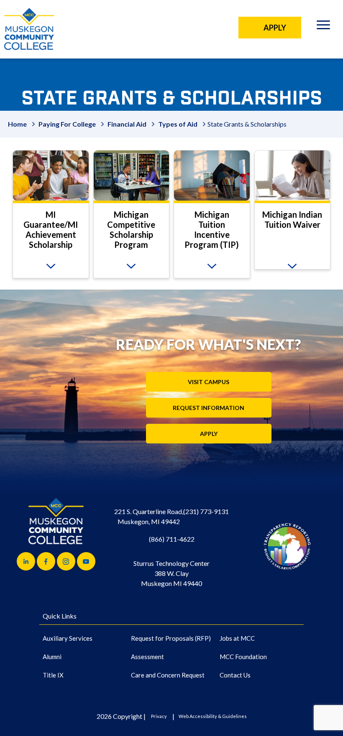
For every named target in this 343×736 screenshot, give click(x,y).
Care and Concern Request (168, 675)
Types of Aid (177, 124)
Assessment (147, 656)
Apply (209, 433)
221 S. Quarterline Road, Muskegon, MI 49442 (148, 516)
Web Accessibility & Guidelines (213, 716)
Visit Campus (208, 381)
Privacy (159, 716)
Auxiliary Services (67, 638)
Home (17, 124)
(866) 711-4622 (172, 539)
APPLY (275, 27)
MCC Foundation (243, 656)
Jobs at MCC (237, 638)
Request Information (208, 407)
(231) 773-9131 (206, 511)
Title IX (53, 675)
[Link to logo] (287, 546)
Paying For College (67, 124)
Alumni (52, 656)
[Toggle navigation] (323, 26)
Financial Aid (127, 124)
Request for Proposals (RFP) (171, 638)
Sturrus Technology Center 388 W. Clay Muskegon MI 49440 (171, 573)
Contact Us (235, 675)
